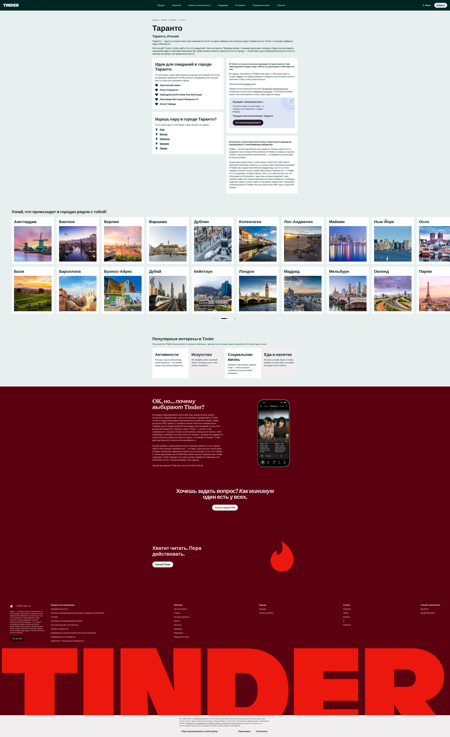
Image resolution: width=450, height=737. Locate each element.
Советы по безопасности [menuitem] (199, 5)
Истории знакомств (181, 617)
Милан (163, 134)
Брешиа (164, 143)
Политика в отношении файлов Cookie (66, 621)
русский (18, 638)
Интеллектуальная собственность (65, 625)
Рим (162, 129)
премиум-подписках (263, 91)
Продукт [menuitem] (161, 5)
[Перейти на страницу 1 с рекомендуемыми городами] (224, 318)
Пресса (177, 621)
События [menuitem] (281, 5)
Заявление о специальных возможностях (67, 641)
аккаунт (240, 76)
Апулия (173, 20)
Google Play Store (428, 613)
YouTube (346, 617)
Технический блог (266, 613)
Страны (155, 20)
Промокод (178, 629)
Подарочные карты (181, 637)
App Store (425, 609)
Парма (163, 148)
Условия (54, 617)
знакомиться (249, 84)
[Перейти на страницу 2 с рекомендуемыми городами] (228, 318)
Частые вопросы (180, 609)
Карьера (262, 609)
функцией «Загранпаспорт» (275, 89)
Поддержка (178, 633)
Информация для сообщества (63, 637)
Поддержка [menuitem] (223, 5)
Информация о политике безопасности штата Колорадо (73, 633)
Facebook (347, 625)
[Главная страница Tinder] (11, 5)
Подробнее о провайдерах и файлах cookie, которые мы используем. (213, 723)
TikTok (345, 613)
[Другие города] (235, 318)
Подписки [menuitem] (176, 5)
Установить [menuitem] (240, 5)
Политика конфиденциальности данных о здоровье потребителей (77, 613)
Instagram (347, 609)
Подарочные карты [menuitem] (261, 5)
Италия (164, 20)
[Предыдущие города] (215, 318)
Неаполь (165, 139)
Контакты (178, 625)
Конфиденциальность (60, 609)
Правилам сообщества (261, 144)
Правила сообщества (59, 629)
